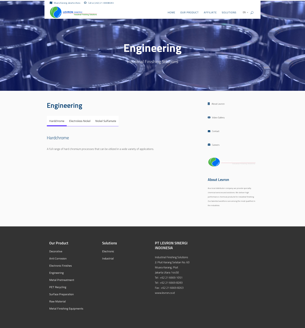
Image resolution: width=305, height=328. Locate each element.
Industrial (108, 258)
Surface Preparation (61, 294)
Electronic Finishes (60, 265)
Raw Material (57, 301)
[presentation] (57, 121)
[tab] (57, 121)
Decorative (55, 251)
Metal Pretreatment (61, 280)
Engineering (56, 273)
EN (244, 12)
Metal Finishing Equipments (66, 308)
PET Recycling (57, 287)
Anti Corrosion (58, 258)
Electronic (108, 251)
